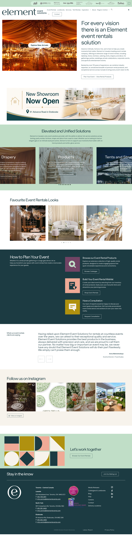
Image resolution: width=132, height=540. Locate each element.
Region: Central (102, 10)
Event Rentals (51, 10)
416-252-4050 (42, 520)
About (94, 10)
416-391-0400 (42, 508)
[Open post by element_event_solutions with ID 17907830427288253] (51, 397)
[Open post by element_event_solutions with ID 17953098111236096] (81, 397)
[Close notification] (129, 3)
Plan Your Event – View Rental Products (97, 77)
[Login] (49, 14)
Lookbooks (61, 10)
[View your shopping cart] (128, 10)
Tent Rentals (77, 10)
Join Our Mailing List (110, 474)
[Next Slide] (82, 351)
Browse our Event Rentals (81, 456)
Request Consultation (92, 316)
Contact (57, 14)
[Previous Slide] (79, 351)
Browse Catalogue (90, 271)
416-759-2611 (41, 497)
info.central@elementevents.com (49, 499)
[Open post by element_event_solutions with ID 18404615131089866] (21, 397)
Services (68, 10)
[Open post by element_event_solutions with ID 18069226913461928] (110, 397)
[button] (111, 10)
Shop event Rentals (91, 293)
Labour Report (88, 530)
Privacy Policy (109, 530)
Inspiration (85, 10)
